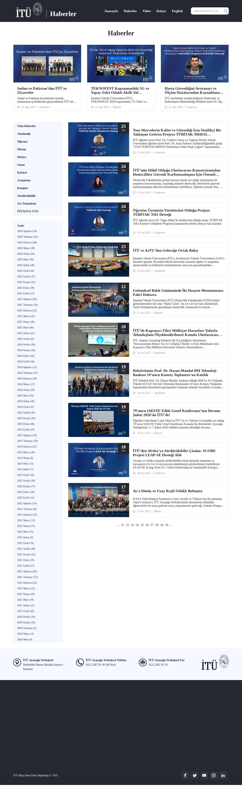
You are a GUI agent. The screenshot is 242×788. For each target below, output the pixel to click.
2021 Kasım (26, 554)
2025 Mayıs (26, 316)
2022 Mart (25, 531)
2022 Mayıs (26, 520)
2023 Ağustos (27, 435)
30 (166, 525)
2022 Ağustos (27, 503)
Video (147, 11)
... (118, 525)
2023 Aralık (26, 412)
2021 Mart (25, 599)
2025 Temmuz (27, 304)
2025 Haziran (27, 310)
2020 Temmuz (26, 628)
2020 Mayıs (25, 633)
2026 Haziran (27, 242)
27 (152, 525)
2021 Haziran (27, 582)
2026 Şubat (26, 265)
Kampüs (22, 188)
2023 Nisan (25, 458)
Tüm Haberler (26, 126)
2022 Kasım (26, 486)
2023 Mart (25, 463)
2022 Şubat (25, 537)
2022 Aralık (26, 480)
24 (137, 525)
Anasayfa (111, 11)
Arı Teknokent (26, 203)
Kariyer (22, 172)
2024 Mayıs (26, 384)
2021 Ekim (25, 560)
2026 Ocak (25, 270)
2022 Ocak (25, 543)
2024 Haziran (27, 378)
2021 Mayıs (26, 588)
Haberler (130, 11)
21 (122, 525)
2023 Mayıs (26, 452)
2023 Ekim (25, 424)
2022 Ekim (25, 492)
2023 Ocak (25, 475)
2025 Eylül (25, 293)
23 (132, 525)
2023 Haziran (27, 446)
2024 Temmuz (27, 373)
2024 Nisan (26, 390)
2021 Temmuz (27, 577)
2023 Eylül (25, 429)
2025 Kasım (26, 282)
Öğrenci (22, 141)
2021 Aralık (26, 548)
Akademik (24, 133)
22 (127, 525)
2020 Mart (24, 639)
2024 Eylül (25, 361)
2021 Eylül (25, 565)
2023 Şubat (25, 469)
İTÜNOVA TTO (27, 211)
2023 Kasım (26, 418)
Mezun (21, 149)
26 (147, 525)
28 (156, 525)
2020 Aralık (26, 616)
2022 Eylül (25, 497)
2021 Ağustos (27, 571)
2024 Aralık (26, 344)
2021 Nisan (26, 594)
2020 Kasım (26, 622)
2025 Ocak (25, 338)
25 (142, 525)
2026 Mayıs (26, 248)
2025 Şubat (26, 333)
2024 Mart (25, 395)
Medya (21, 157)
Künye (161, 11)
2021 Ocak (25, 611)
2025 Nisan (26, 321)
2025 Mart (25, 327)
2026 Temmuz (27, 236)
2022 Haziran (27, 514)
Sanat (21, 164)
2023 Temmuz (27, 441)
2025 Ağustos (27, 299)
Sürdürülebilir (26, 195)
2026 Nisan (26, 253)
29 (161, 525)
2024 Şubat (26, 401)
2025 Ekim (25, 287)
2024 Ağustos (27, 367)
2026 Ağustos (27, 231)
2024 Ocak (25, 407)
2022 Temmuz (26, 509)
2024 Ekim (25, 355)
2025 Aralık (26, 276)
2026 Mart (25, 259)
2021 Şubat (25, 605)
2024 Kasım (26, 350)
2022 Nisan (26, 526)
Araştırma (23, 180)
